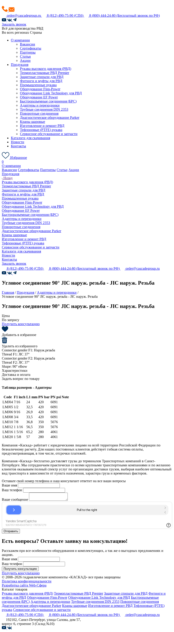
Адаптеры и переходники (40, 105)
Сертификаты (30, 48)
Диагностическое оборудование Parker (49, 117)
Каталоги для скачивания (30, 138)
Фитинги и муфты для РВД (41, 81)
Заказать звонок (14, 24)
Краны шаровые (32, 122)
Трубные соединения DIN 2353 (44, 109)
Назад (7, 178)
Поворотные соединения (39, 113)
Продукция (19, 65)
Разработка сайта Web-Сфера (24, 585)
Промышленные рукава (38, 85)
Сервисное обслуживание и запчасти (48, 134)
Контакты (18, 146)
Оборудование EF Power (39, 97)
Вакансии (27, 44)
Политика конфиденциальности (26, 581)
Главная (8, 292)
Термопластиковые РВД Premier (44, 73)
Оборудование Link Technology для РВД (51, 93)
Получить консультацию (21, 324)
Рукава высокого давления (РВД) (45, 69)
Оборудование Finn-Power (40, 89)
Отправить (11, 531)
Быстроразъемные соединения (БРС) (48, 101)
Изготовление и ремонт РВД (42, 126)
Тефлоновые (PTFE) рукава (41, 130)
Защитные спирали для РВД (41, 77)
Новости (17, 142)
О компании (20, 40)
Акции (25, 60)
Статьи (25, 56)
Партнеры (28, 52)
